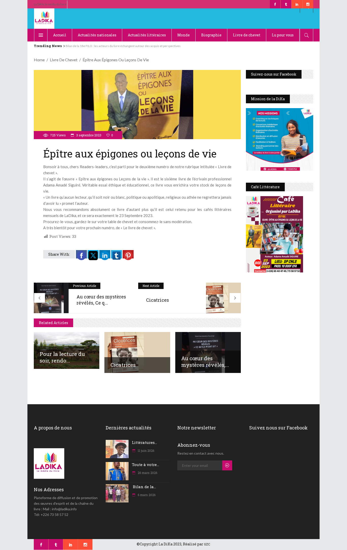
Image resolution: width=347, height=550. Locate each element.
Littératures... (144, 442)
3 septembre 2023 (88, 135)
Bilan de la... (144, 486)
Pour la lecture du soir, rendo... (62, 357)
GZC (207, 544)
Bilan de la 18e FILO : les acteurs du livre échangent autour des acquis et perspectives (123, 46)
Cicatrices (123, 364)
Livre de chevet (63, 59)
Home (39, 59)
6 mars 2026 (146, 495)
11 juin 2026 (145, 450)
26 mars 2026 (147, 473)
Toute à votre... (145, 464)
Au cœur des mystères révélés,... (205, 361)
